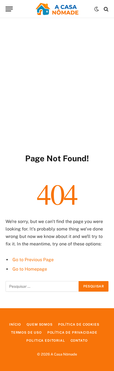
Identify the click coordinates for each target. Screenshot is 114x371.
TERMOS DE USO (26, 332)
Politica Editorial (45, 341)
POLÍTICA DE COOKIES (78, 324)
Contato (79, 341)
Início (15, 324)
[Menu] (9, 9)
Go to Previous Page (33, 259)
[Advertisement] (57, 85)
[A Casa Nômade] (57, 9)
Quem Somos (39, 324)
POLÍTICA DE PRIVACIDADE (72, 332)
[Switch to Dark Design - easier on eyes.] (96, 9)
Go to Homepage (29, 269)
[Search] (105, 9)
